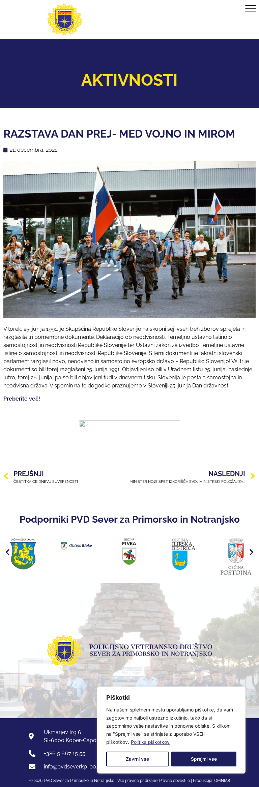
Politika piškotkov (150, 742)
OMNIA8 (222, 780)
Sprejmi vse (204, 759)
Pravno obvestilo (174, 780)
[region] (171, 730)
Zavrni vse (137, 759)
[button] (7, 552)
